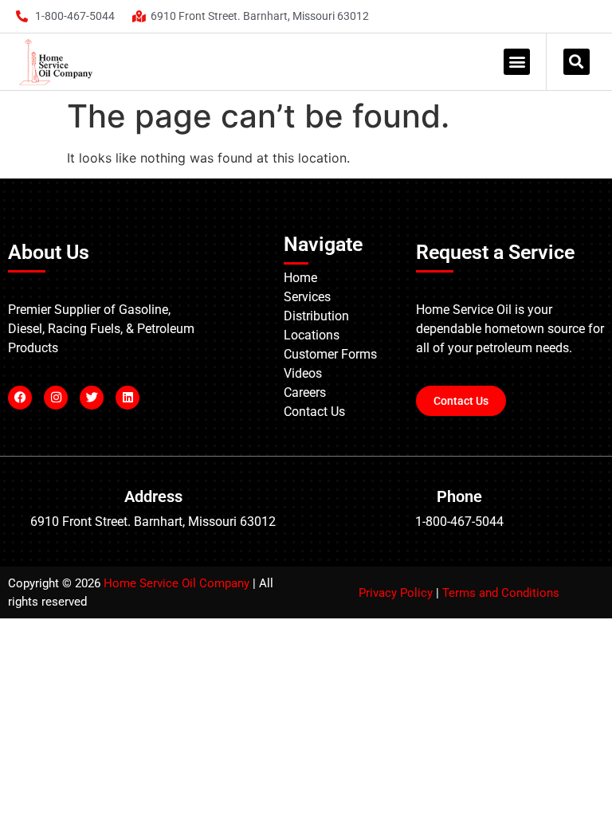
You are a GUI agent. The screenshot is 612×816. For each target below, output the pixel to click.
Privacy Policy (396, 593)
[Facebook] (20, 398)
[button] (517, 62)
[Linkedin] (127, 398)
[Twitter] (92, 398)
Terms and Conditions (500, 593)
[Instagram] (56, 398)
